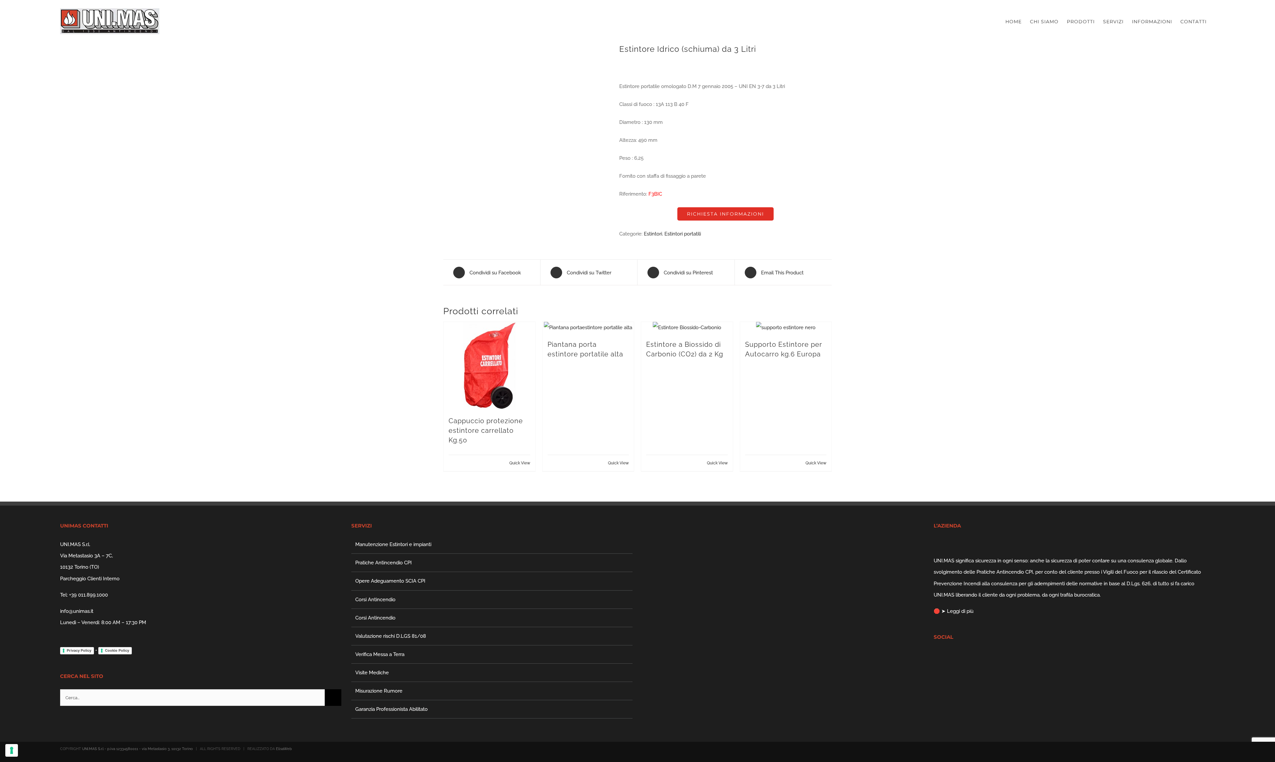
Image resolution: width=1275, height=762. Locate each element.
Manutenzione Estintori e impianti (393, 544)
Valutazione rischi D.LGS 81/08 (390, 636)
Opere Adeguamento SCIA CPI (390, 581)
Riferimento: (633, 194)
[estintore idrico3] (526, 80)
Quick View (519, 463)
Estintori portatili (682, 234)
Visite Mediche (372, 673)
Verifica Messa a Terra (379, 654)
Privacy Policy (79, 650)
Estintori (653, 234)
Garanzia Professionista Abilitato (391, 709)
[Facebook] (936, 655)
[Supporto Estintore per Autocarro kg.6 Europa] (786, 327)
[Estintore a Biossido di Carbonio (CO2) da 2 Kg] (687, 327)
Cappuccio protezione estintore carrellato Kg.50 (486, 430)
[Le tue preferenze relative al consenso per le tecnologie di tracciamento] (11, 750)
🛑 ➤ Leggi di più (954, 611)
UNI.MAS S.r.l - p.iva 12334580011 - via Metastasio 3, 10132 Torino (137, 749)
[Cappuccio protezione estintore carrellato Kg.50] (489, 366)
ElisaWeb (284, 749)
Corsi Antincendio (375, 600)
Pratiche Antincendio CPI (383, 563)
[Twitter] (945, 655)
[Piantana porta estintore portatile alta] (588, 327)
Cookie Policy (117, 650)
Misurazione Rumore (378, 691)
